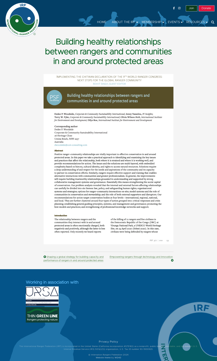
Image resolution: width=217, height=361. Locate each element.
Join (191, 8)
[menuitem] (101, 22)
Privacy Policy (108, 342)
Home (101, 22)
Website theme (103, 358)
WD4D (118, 358)
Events (174, 22)
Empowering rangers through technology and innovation (141, 257)
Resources (195, 22)
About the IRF (123, 22)
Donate (206, 8)
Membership (151, 22)
